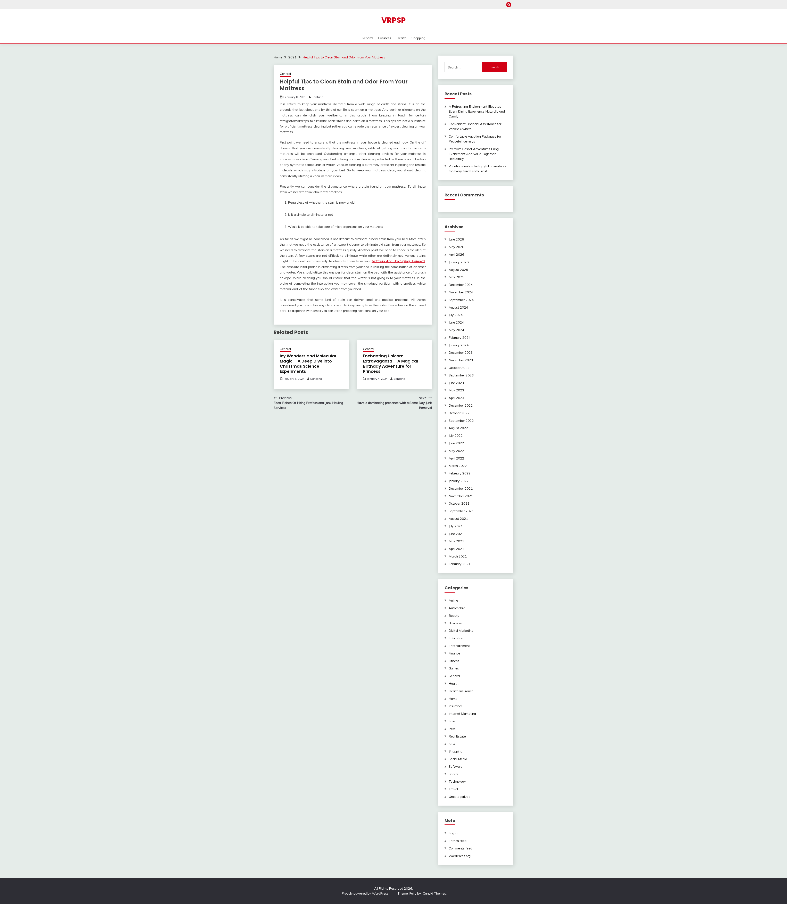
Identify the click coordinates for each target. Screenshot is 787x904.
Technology (457, 781)
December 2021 (461, 488)
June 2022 (456, 443)
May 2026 (456, 247)
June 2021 (456, 534)
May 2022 (456, 451)
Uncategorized (459, 797)
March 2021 (458, 556)
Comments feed (460, 848)
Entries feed (457, 841)
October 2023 (459, 368)
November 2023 (461, 360)
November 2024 (461, 292)
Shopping (418, 38)
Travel (453, 789)
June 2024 (456, 322)
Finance (454, 653)
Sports (453, 774)
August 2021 (458, 518)
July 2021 (456, 526)
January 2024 (459, 345)
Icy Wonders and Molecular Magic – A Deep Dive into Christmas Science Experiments (308, 363)
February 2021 (460, 564)
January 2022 (459, 481)
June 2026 (456, 239)
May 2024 (456, 330)
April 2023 (456, 398)
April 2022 (456, 458)
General (367, 38)
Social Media (458, 759)
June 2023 (456, 383)
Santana (317, 97)
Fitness (454, 661)
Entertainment (459, 646)
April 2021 (456, 549)
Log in (453, 833)
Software (456, 766)
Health (401, 38)
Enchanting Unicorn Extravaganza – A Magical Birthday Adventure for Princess (390, 363)
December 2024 (461, 285)
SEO (452, 744)
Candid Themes (434, 893)
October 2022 (459, 413)
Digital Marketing (461, 630)
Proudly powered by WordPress (365, 893)
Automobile (457, 608)
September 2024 (461, 300)
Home (453, 699)
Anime (453, 600)
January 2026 (459, 262)
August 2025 (458, 270)
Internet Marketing (462, 713)
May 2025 (456, 277)
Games (454, 668)
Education (456, 638)
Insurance (456, 706)
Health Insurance (461, 691)
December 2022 (461, 405)
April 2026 (456, 254)
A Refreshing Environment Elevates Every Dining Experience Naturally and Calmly (477, 111)
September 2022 (461, 420)
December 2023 (461, 352)
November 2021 (461, 496)
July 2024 (456, 315)
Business (384, 38)
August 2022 (458, 428)
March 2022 (458, 466)
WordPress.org (460, 856)
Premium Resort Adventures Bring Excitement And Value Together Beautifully (474, 154)
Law (452, 721)
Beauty (454, 615)
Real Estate (457, 736)
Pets (452, 729)
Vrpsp (393, 20)
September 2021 (461, 511)
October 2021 (459, 503)
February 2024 (460, 337)
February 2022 (460, 473)
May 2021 (456, 541)
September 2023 (461, 375)
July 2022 (456, 435)
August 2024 (458, 307)
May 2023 (456, 390)
